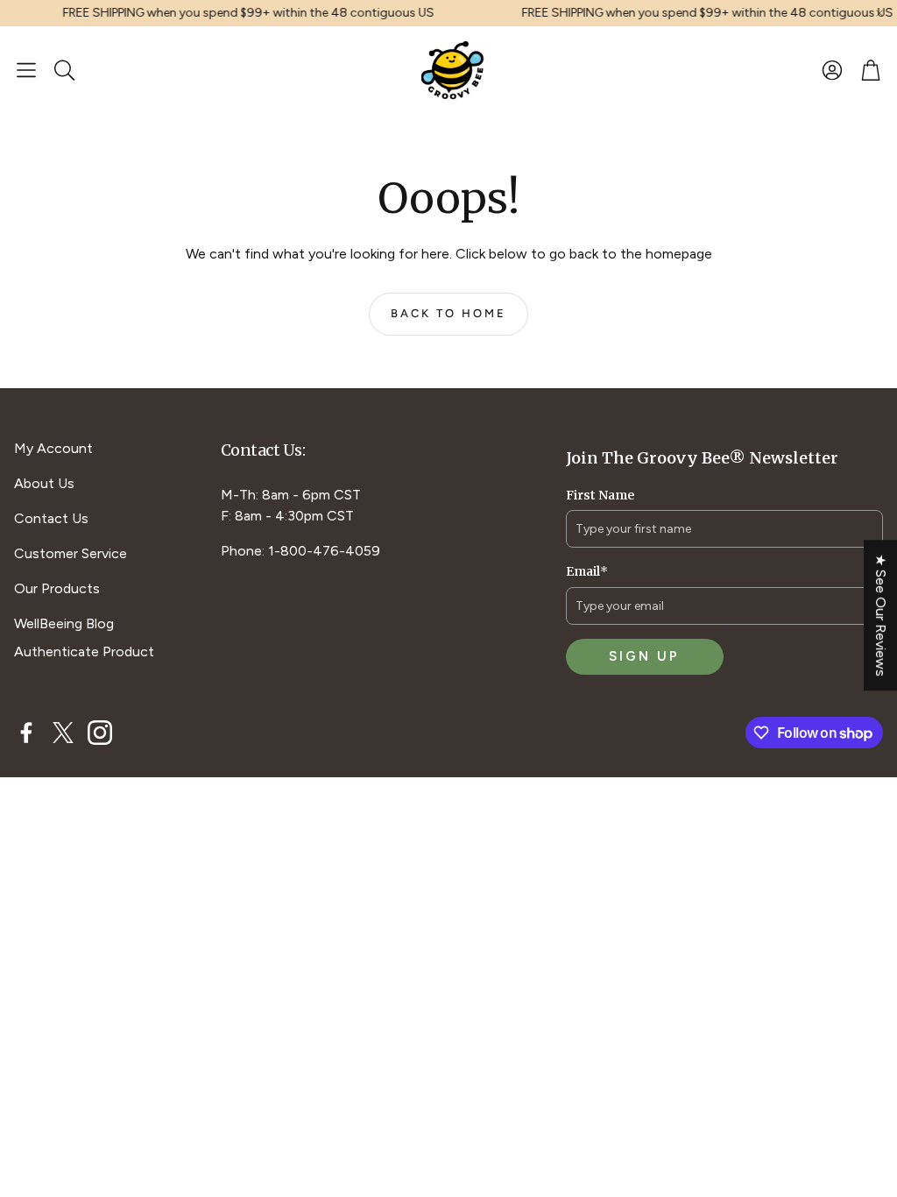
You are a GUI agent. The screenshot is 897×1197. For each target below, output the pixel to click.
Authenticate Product (84, 651)
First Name (600, 495)
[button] (26, 70)
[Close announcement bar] (879, 13)
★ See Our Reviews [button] (880, 615)
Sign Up (644, 656)
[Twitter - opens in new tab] (63, 732)
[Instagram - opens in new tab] (100, 732)
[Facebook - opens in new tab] (26, 732)
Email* (587, 571)
